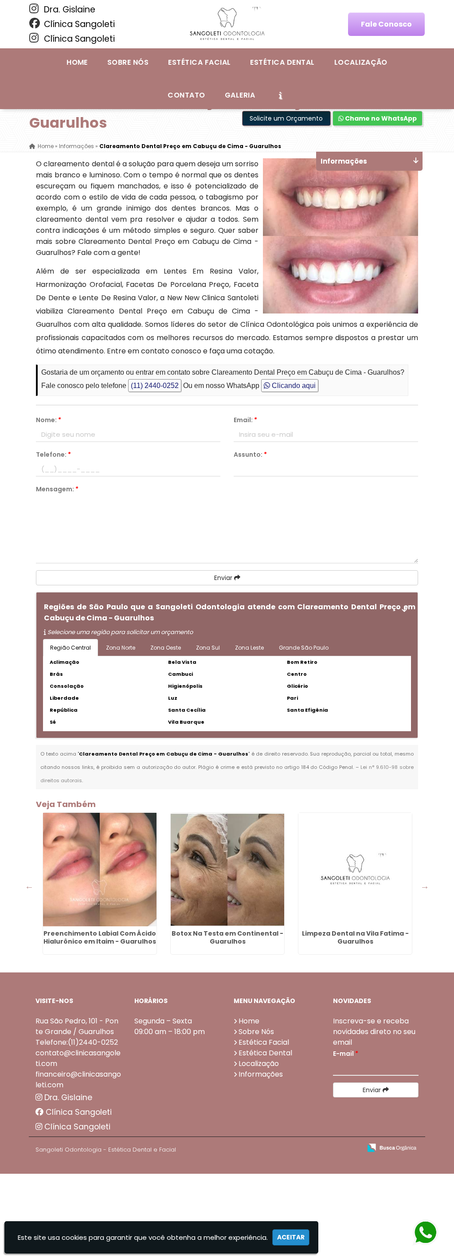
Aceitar (291, 1237)
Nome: (48, 419)
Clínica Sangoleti (78, 24)
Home (77, 62)
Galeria (240, 95)
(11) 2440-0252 (155, 385)
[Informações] (280, 95)
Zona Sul (208, 647)
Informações (261, 1074)
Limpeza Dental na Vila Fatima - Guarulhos (355, 937)
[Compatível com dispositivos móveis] (350, 1148)
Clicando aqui (293, 385)
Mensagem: (57, 489)
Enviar (224, 577)
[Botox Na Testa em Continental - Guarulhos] (227, 869)
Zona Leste (249, 647)
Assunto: (250, 454)
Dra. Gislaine (68, 10)
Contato (186, 95)
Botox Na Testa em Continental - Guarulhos (227, 937)
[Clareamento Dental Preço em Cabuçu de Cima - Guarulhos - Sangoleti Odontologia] (226, 24)
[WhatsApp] (423, 1233)
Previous (29, 886)
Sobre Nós (128, 62)
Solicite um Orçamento (286, 118)
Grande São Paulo (304, 647)
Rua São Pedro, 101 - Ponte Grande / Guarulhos (76, 1026)
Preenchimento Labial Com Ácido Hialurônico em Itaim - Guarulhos (99, 937)
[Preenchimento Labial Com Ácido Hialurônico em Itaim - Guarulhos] (100, 869)
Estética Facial (199, 62)
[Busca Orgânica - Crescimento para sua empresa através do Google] (391, 1147)
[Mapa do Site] (266, 1148)
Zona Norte (120, 647)
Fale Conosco (386, 24)
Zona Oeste (165, 647)
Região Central (70, 647)
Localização (360, 62)
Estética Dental (282, 62)
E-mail (345, 1053)
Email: (245, 419)
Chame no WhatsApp (380, 118)
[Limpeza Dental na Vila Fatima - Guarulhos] (355, 869)
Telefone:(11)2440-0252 (76, 1042)
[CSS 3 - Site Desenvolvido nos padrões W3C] (320, 1148)
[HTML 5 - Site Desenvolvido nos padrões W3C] (289, 1148)
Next (424, 886)
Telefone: (53, 454)
